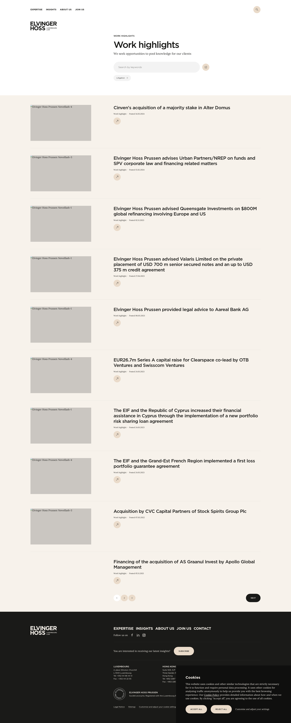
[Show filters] (205, 67)
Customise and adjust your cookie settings (158, 707)
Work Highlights (124, 36)
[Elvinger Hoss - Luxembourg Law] (43, 26)
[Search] (257, 9)
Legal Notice (119, 707)
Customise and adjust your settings (252, 709)
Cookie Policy (211, 694)
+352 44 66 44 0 (124, 676)
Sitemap (131, 707)
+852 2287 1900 (173, 679)
